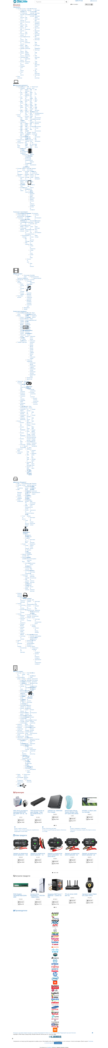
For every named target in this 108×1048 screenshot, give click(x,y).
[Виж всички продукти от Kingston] (55, 986)
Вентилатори (35, 111)
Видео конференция (33, 319)
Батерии (29, 708)
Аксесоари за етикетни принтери (32, 574)
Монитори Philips (37, 31)
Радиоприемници (34, 276)
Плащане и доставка (18, 1032)
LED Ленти (36, 146)
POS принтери (32, 569)
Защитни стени (29, 497)
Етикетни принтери (29, 566)
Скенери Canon (22, 627)
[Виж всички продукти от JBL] (55, 983)
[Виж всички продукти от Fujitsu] (55, 966)
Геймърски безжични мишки (32, 342)
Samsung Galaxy (32, 194)
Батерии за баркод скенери (37, 630)
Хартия (19, 640)
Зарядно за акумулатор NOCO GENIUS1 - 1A (37, 854)
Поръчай (21, 820)
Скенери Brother (22, 624)
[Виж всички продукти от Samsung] (55, 1007)
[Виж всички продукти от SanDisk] (55, 1009)
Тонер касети (31, 547)
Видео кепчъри (34, 313)
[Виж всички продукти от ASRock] (55, 932)
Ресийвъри (32, 740)
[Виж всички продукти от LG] (55, 990)
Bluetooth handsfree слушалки (29, 301)
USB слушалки (22, 390)
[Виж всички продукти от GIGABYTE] (55, 969)
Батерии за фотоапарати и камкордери (38, 217)
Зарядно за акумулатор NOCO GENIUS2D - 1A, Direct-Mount (55, 854)
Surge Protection (34, 613)
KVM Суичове (29, 758)
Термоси (32, 695)
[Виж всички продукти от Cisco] (55, 950)
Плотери (19, 603)
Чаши (31, 696)
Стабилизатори (35, 611)
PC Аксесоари (34, 143)
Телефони (29, 189)
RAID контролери (32, 501)
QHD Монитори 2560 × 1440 (37, 66)
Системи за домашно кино (32, 282)
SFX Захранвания (33, 164)
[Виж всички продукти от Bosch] (55, 940)
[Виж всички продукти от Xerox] (55, 1027)
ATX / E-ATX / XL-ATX (36, 94)
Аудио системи (19, 281)
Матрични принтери (29, 584)
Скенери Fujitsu (22, 630)
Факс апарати (29, 556)
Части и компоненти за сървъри (33, 510)
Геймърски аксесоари (26, 381)
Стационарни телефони (35, 648)
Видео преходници (33, 768)
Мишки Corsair (31, 348)
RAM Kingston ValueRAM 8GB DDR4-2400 (20, 895)
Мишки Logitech (32, 351)
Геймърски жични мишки (32, 338)
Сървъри (29, 499)
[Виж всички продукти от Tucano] (55, 1021)
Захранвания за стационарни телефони (38, 662)
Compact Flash (34, 451)
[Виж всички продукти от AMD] (55, 920)
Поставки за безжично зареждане (37, 176)
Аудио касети (30, 471)
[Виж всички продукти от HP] (55, 974)
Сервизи (26, 1032)
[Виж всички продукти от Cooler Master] (55, 954)
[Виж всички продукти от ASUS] (55, 934)
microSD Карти (33, 460)
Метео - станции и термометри (35, 675)
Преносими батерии (32, 728)
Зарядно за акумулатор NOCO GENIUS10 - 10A (20, 854)
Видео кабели (19, 775)
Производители (21, 910)
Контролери (30, 377)
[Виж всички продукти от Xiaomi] (55, 1030)
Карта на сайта (49, 1032)
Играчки (34, 689)
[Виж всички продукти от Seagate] (55, 1011)
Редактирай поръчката (65, 1032)
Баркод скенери (34, 625)
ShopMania (49, 1047)
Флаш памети (30, 406)
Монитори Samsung (37, 34)
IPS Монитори (37, 37)
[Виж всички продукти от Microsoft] (55, 995)
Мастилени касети (32, 563)
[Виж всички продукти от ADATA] (55, 918)
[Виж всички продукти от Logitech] (55, 993)
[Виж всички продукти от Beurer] (55, 939)
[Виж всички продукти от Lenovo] (55, 988)
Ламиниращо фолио (38, 636)
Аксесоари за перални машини (29, 704)
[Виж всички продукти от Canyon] (55, 947)
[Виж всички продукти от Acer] (55, 915)
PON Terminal (34, 487)
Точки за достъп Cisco (27, 528)
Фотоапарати (35, 213)
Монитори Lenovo (37, 25)
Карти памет (30, 448)
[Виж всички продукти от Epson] (55, 964)
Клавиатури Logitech (32, 366)
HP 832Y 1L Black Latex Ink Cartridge (89, 811)
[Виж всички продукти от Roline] (55, 1003)
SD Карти (33, 462)
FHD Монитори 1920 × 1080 (37, 58)
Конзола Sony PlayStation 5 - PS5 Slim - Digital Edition (37, 895)
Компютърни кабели (27, 775)
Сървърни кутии (32, 504)
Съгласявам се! (58, 1043)
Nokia (31, 196)
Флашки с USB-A (33, 411)
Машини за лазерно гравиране (29, 552)
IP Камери (29, 515)
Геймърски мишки (29, 334)
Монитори (34, 8)
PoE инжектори (34, 490)
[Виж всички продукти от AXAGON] (55, 935)
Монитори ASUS (37, 16)
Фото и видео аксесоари (37, 226)
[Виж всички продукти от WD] (55, 1024)
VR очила (28, 322)
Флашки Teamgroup (34, 445)
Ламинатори (35, 634)
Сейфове (34, 687)
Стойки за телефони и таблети (32, 184)
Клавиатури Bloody (32, 363)
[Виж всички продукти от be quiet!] (55, 937)
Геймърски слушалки (29, 298)
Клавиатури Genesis (32, 372)
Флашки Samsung (34, 436)
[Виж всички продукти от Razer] (55, 1001)
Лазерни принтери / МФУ (29, 536)
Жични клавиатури (28, 323)
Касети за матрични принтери (32, 589)
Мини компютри (19, 77)
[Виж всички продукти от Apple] (55, 930)
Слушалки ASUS (22, 401)
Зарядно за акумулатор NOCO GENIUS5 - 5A (72, 854)
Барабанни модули (32, 544)
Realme (32, 199)
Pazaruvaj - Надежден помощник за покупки (60, 1047)
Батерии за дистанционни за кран (33, 712)
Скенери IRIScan (22, 633)
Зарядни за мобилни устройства (34, 171)
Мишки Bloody (31, 345)
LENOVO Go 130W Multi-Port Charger (55, 811)
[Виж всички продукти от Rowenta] (55, 1005)
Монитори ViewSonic (37, 22)
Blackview (32, 198)
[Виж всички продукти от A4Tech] (55, 913)
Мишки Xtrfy (31, 354)
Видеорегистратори (34, 739)
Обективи (37, 222)
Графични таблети (34, 316)
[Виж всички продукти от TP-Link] (55, 1016)
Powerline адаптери (34, 484)
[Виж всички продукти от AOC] (55, 922)
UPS (33, 600)
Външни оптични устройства (35, 399)
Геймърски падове (32, 357)
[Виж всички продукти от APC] (55, 926)
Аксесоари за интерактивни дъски (38, 621)
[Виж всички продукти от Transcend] (55, 1019)
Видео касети (30, 473)
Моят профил (56, 1032)
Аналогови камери (32, 524)
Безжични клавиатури (28, 326)
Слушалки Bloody (22, 404)
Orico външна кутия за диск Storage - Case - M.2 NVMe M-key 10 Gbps (37, 813)
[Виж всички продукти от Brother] (55, 942)
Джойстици (29, 379)
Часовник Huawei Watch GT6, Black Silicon (89, 894)
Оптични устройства (34, 133)
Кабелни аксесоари (19, 785)
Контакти (74, 1032)
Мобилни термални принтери (19, 595)
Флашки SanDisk (33, 439)
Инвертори (37, 610)
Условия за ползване (33, 1032)
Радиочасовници (37, 278)
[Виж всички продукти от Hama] (55, 971)
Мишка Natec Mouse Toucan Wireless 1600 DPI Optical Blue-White (71, 812)
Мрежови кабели (26, 778)
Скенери (19, 614)
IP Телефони (37, 651)
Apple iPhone (31, 191)
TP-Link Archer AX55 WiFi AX (71, 894)
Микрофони (27, 307)
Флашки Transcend (34, 442)
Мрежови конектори (29, 781)
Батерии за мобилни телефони (32, 203)
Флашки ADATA (33, 430)
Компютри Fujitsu (27, 56)
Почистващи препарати (35, 680)
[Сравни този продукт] (18, 822)
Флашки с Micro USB (33, 426)
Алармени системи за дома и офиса (34, 642)
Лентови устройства (32, 390)
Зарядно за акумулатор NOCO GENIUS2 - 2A (89, 854)
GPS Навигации (32, 742)
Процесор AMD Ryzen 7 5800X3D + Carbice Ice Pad (55, 895)
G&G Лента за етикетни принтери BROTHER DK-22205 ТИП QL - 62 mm (20, 813)
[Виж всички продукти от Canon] (55, 944)
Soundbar (32, 275)
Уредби (25, 309)
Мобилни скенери (22, 616)
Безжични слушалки (22, 393)
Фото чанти (36, 230)
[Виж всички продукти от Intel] (55, 978)
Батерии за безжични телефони (37, 656)
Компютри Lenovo (27, 62)
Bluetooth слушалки (29, 295)
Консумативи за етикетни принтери (33, 580)
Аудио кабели (28, 771)
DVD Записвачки (37, 136)
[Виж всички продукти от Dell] (55, 961)
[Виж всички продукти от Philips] (55, 999)
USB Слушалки (29, 286)
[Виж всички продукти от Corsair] (55, 958)
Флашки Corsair (33, 433)
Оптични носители (35, 403)
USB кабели (28, 761)
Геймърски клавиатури (28, 329)
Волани (19, 421)
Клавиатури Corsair (32, 369)
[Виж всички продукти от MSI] (55, 997)
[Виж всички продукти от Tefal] (55, 1014)
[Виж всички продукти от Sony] (55, 1012)
